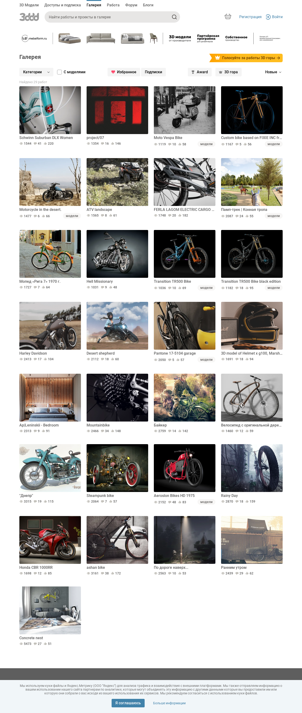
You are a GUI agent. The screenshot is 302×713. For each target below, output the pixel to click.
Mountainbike (98, 425)
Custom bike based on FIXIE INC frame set (252, 137)
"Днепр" (26, 495)
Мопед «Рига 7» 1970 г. (39, 281)
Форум (131, 5)
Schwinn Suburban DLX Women (46, 137)
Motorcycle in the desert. (40, 209)
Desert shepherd (101, 353)
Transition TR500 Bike (172, 281)
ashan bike (96, 567)
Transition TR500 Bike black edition (251, 281)
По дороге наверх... (171, 567)
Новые (271, 72)
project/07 (95, 137)
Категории (32, 72)
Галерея (94, 5)
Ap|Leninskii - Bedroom (39, 425)
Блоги (148, 5)
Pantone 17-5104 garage (175, 353)
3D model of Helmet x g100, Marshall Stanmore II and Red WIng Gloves (252, 353)
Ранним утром (234, 567)
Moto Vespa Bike (168, 137)
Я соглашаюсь (128, 703)
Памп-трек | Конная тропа (244, 209)
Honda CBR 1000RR (36, 567)
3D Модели (29, 5)
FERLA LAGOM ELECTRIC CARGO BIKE (184, 209)
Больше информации (169, 703)
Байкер (160, 425)
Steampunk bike (100, 495)
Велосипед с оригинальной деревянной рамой (252, 425)
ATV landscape (99, 209)
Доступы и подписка (62, 5)
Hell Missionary (100, 281)
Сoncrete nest (31, 638)
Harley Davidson (33, 353)
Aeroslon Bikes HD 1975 (174, 495)
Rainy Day (229, 495)
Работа (113, 5)
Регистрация (250, 17)
